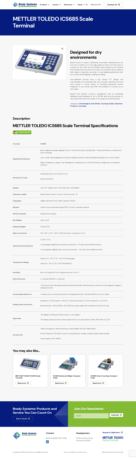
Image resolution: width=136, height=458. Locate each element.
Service (55, 5)
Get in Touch (21, 418)
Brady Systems (25, 4)
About (80, 5)
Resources (68, 5)
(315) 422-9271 (96, 5)
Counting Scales (107, 104)
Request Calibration (111, 432)
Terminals (82, 106)
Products (43, 5)
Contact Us (112, 4)
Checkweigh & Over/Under (89, 104)
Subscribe (115, 415)
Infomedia (120, 452)
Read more (22, 383)
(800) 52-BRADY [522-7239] (56, 438)
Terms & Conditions (70, 452)
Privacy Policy (82, 452)
